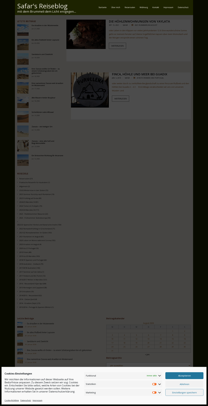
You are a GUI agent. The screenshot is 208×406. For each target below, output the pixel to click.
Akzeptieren (184, 375)
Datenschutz (25, 400)
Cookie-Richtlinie (12, 400)
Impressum (37, 400)
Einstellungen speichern (184, 392)
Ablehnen (184, 383)
